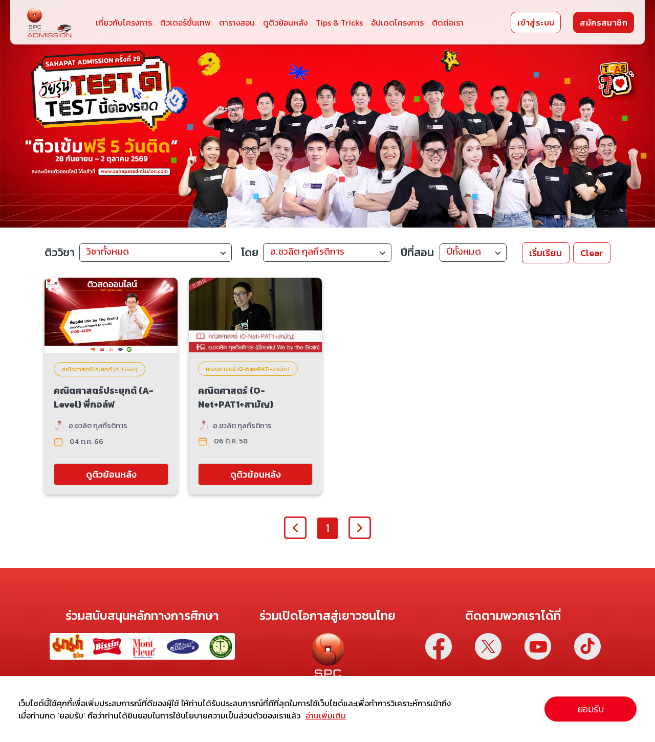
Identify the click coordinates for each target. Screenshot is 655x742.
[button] (155, 253)
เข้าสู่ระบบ (535, 22)
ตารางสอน (237, 22)
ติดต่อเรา (448, 22)
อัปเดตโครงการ (397, 22)
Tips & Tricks (339, 22)
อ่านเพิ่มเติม (325, 715)
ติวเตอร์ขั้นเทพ (185, 22)
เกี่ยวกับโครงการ (124, 22)
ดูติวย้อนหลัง (285, 22)
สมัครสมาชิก (603, 22)
